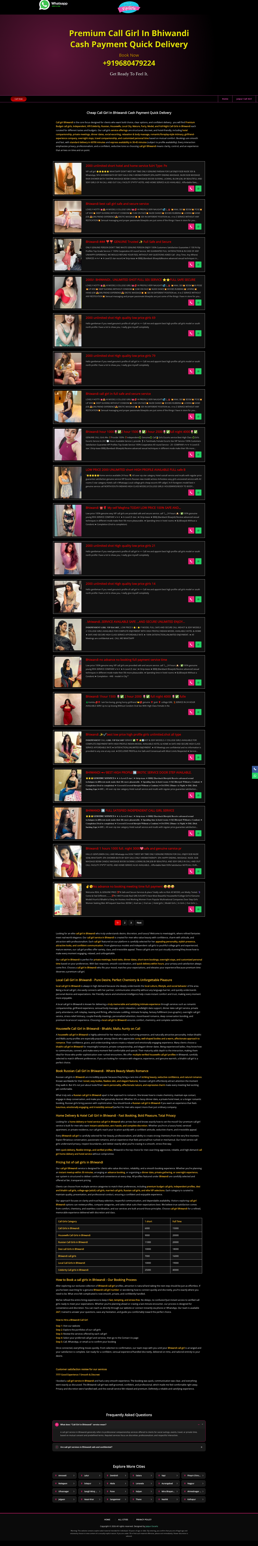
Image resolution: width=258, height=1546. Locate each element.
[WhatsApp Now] (198, 189)
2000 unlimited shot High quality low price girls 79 (120, 356)
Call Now (19, 99)
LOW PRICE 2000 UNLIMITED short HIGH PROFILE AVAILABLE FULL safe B (135, 470)
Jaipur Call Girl (244, 99)
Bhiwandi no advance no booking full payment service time (126, 660)
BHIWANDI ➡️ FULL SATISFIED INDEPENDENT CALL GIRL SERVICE (130, 810)
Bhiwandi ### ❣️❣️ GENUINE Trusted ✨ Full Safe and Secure (128, 242)
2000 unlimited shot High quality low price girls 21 (120, 546)
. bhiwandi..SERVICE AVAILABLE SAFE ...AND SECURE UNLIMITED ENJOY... (135, 622)
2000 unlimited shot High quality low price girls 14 (120, 584)
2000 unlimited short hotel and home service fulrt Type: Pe (126, 166)
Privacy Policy (144, 1519)
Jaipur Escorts (152, 1526)
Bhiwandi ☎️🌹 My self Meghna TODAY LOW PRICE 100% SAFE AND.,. (133, 508)
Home (225, 99)
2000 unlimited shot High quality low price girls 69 (120, 318)
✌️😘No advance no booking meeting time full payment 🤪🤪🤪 (130, 886)
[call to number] (191, 189)
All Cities (123, 1519)
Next (139, 922)
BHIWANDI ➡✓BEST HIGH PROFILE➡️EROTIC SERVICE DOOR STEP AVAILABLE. (139, 772)
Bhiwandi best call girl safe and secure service (117, 204)
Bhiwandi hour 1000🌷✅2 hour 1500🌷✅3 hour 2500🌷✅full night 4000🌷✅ (141, 432)
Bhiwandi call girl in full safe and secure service (118, 394)
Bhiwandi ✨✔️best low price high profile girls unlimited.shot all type (133, 734)
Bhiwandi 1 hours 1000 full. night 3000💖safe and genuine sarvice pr (133, 848)
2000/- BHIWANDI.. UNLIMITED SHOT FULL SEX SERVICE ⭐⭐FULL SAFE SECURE (140, 280)
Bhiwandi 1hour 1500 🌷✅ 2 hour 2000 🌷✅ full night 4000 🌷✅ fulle (136, 696)
